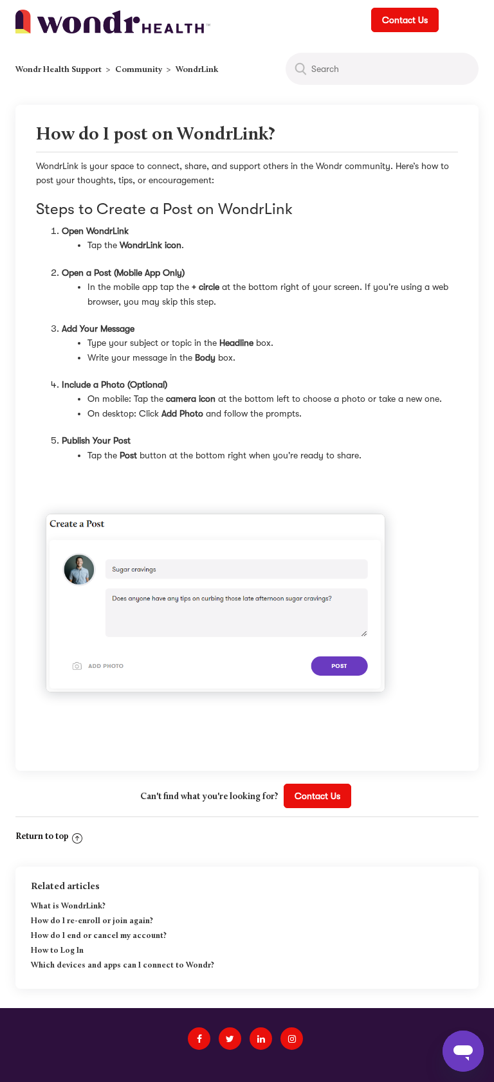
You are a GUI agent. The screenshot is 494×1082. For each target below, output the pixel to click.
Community (138, 70)
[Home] (112, 20)
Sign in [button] (459, 19)
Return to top (42, 837)
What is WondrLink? (68, 906)
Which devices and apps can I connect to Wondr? (122, 965)
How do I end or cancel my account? (99, 936)
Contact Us (405, 20)
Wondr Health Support (58, 70)
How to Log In (57, 951)
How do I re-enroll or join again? (92, 921)
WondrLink (197, 70)
